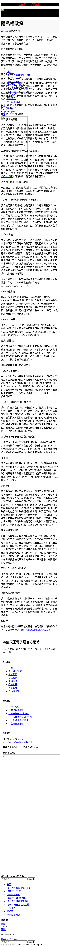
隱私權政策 (14, 691)
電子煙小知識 (15, 671)
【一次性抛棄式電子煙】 (20, 717)
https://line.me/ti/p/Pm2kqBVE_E (17, 742)
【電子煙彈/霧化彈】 (18, 713)
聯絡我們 (12, 678)
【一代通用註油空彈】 (19, 720)
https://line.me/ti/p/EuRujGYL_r (35, 630)
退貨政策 (12, 684)
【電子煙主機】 (16, 710)
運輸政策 (12, 688)
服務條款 (12, 681)
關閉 (3, 923)
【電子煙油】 (15, 707)
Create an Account (9, 939)
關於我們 (12, 674)
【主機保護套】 (16, 723)
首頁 (10, 668)
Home (4, 31)
